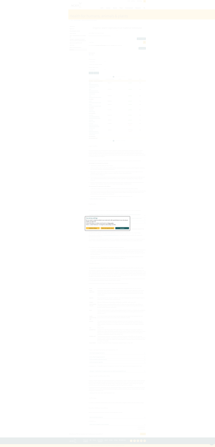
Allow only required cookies (107, 228)
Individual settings (93, 228)
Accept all (122, 228)
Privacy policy (111, 223)
